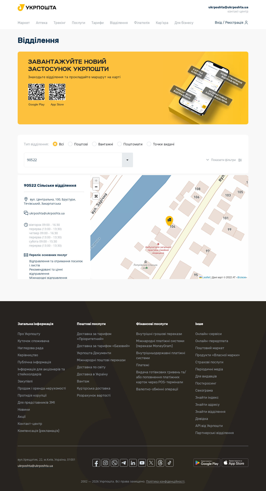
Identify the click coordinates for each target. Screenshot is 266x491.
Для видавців (206, 376)
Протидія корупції (32, 395)
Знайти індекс (207, 397)
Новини (24, 410)
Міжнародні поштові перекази (101, 360)
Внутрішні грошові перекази (159, 334)
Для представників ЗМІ (36, 402)
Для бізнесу (184, 23)
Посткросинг (205, 383)
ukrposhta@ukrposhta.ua (47, 213)
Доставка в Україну (92, 374)
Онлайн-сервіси (208, 334)
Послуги (78, 23)
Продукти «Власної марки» (217, 355)
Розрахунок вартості (94, 395)
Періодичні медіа (209, 369)
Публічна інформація (34, 362)
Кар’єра (162, 23)
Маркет (24, 23)
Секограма (204, 390)
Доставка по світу (91, 367)
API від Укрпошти (209, 426)
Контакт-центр (30, 424)
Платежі (142, 365)
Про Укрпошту (29, 334)
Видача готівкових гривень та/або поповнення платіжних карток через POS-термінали (161, 377)
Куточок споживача (33, 341)
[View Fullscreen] (96, 196)
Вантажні (105, 144)
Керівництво (28, 355)
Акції (22, 417)
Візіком (242, 277)
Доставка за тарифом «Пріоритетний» (94, 336)
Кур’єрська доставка (93, 388)
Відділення (119, 23)
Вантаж (83, 381)
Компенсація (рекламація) (38, 431)
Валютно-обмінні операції (157, 389)
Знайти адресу (207, 405)
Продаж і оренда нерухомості (42, 388)
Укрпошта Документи (94, 353)
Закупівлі (25, 381)
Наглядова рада (30, 348)
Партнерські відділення (214, 433)
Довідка (201, 419)
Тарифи (97, 23)
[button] (169, 221)
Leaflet (206, 277)
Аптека (41, 23)
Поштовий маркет (209, 348)
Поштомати (133, 144)
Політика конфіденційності (165, 481)
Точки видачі (163, 144)
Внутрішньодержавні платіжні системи (160, 355)
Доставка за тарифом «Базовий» (103, 346)
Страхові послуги (209, 362)
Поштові (81, 144)
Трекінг (60, 23)
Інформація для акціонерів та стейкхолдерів (41, 371)
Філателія (142, 23)
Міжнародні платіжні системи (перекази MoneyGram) (160, 343)
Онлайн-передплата (211, 341)
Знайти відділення (210, 412)
